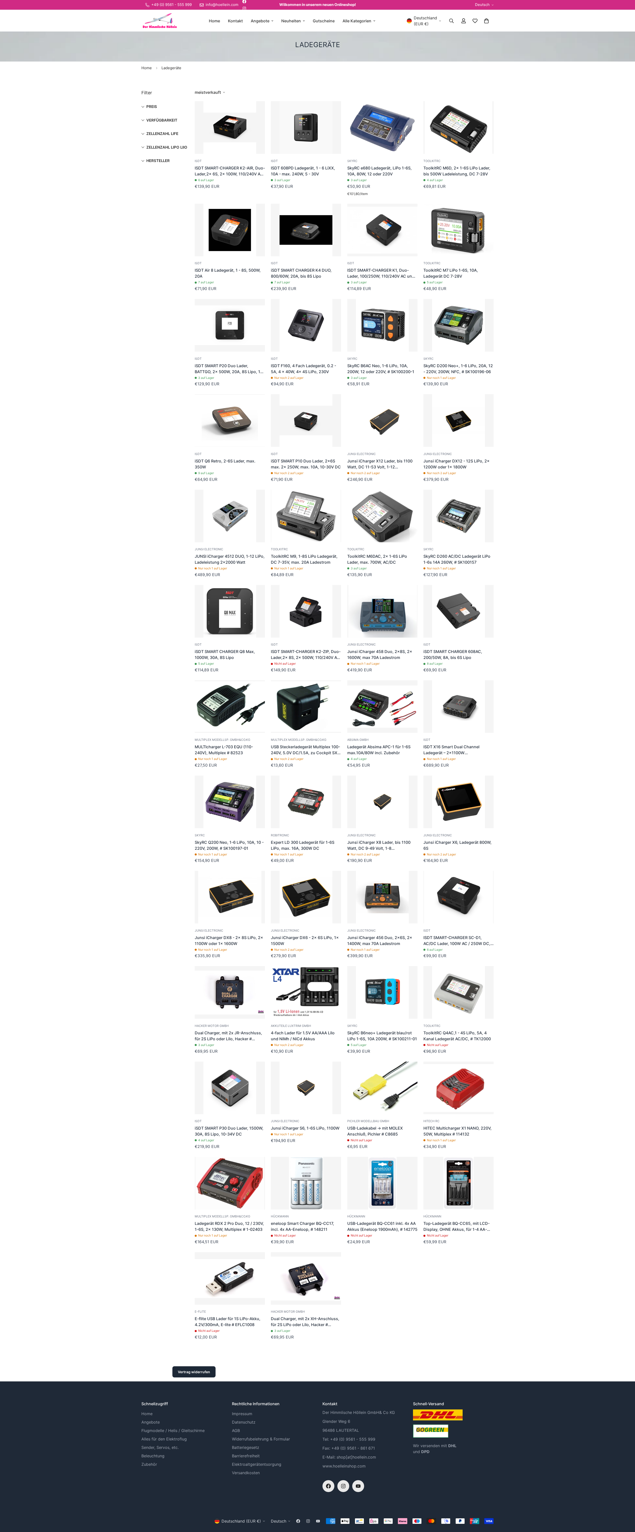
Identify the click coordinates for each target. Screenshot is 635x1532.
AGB (236, 1430)
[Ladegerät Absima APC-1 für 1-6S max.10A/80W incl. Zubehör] (382, 706)
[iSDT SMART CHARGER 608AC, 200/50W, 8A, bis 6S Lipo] (458, 611)
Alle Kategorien (357, 20)
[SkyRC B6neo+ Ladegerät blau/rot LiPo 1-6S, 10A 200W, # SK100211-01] (382, 992)
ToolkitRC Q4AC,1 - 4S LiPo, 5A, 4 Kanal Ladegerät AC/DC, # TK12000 (457, 1035)
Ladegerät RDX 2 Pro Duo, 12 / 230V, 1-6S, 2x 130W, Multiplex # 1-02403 (229, 1226)
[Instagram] (244, 8)
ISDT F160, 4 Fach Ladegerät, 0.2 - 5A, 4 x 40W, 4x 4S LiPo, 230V (303, 368)
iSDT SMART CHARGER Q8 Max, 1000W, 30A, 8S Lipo (225, 654)
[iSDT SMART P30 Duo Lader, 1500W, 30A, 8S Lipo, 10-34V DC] (230, 1088)
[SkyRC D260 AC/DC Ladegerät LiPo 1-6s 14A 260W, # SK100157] (458, 516)
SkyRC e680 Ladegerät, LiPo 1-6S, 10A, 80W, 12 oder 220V (379, 170)
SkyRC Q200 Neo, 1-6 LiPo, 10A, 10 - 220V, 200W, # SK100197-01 (229, 845)
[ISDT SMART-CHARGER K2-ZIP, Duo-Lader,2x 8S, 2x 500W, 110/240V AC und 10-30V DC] (306, 611)
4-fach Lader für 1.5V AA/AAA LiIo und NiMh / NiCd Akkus (303, 1035)
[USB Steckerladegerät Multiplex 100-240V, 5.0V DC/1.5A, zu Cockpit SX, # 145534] (306, 706)
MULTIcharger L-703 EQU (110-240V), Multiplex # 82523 (224, 749)
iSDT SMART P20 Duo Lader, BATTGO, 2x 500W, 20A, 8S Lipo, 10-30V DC (229, 369)
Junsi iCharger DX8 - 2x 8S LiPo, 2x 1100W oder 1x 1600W (229, 940)
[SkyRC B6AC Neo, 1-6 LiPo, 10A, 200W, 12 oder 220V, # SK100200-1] (382, 325)
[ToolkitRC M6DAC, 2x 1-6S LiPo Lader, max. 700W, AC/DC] (382, 516)
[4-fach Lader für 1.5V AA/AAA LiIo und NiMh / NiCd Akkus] (306, 992)
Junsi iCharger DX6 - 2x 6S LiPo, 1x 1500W (305, 940)
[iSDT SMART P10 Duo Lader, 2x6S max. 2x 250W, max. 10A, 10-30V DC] (306, 420)
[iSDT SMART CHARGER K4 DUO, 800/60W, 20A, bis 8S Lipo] (306, 230)
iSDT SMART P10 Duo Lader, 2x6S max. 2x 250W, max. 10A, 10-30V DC (306, 463)
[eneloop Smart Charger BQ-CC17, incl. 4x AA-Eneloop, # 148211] (306, 1183)
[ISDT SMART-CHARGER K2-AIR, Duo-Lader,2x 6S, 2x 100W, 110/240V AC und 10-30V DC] (230, 127)
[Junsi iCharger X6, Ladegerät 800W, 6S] (458, 802)
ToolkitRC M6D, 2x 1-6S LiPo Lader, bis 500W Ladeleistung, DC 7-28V (456, 170)
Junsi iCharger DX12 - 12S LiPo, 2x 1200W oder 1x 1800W (456, 463)
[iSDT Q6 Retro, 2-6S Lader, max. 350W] (230, 420)
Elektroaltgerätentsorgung (256, 1464)
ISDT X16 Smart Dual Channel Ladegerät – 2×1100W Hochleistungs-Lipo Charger (451, 750)
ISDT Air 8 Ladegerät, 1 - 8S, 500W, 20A (228, 273)
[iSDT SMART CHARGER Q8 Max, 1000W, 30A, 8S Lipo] (230, 611)
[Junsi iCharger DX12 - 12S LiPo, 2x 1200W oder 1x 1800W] (458, 420)
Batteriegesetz (245, 1447)
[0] (486, 21)
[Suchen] (451, 20)
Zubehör (149, 1464)
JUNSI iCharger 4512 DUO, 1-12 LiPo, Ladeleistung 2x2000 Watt (230, 559)
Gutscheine (324, 20)
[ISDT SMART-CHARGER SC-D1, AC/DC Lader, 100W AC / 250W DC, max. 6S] (458, 897)
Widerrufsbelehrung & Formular (261, 1438)
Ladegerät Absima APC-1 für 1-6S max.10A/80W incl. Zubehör (379, 749)
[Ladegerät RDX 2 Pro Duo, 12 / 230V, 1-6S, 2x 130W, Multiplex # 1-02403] (230, 1183)
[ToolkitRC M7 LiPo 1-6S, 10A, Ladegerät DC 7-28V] (458, 230)
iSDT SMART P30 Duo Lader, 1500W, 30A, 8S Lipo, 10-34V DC (229, 1131)
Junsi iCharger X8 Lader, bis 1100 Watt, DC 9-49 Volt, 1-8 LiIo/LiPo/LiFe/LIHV (379, 845)
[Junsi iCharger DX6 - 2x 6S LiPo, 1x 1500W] (306, 897)
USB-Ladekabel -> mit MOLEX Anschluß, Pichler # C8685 (375, 1131)
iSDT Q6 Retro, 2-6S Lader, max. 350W (225, 463)
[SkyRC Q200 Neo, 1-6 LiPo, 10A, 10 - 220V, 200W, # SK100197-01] (230, 802)
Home (214, 20)
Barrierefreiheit (246, 1455)
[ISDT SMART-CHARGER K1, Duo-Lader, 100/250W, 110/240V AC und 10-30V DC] (382, 230)
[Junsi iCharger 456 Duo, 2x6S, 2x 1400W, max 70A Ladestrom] (382, 897)
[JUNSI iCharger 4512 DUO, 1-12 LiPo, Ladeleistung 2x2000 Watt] (230, 516)
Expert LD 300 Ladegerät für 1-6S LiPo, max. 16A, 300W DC (302, 845)
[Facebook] (328, 1486)
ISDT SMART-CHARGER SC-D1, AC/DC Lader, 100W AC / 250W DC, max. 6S (456, 940)
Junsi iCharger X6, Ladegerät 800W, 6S (457, 845)
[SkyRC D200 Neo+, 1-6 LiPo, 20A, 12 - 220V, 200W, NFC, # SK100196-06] (458, 325)
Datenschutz (243, 1422)
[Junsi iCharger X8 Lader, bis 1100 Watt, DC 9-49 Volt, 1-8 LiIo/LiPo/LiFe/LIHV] (382, 802)
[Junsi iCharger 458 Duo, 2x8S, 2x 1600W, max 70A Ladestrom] (382, 611)
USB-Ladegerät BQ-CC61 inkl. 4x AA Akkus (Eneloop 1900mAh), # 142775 (382, 1226)
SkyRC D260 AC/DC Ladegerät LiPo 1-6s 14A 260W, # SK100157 (456, 559)
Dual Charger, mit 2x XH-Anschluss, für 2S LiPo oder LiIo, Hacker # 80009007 (305, 1322)
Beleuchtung (152, 1455)
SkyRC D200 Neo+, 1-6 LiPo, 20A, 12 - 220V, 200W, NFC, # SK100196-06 (458, 368)
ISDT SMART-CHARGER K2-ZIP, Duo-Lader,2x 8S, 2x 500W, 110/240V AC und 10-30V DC (306, 654)
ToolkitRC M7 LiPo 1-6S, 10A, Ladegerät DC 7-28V (450, 273)
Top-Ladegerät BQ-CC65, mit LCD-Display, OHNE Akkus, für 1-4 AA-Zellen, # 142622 (456, 1226)
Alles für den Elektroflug (164, 1438)
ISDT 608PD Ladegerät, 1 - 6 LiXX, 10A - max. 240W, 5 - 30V (303, 170)
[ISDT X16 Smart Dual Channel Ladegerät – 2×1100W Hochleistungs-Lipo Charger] (458, 706)
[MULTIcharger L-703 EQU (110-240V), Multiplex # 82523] (230, 706)
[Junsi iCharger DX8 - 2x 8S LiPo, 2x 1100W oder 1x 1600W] (230, 897)
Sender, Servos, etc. (160, 1447)
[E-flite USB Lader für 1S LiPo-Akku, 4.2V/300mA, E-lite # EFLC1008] (230, 1278)
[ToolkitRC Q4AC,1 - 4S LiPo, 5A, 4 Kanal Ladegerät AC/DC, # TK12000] (458, 992)
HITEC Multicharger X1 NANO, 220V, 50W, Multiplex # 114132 (457, 1131)
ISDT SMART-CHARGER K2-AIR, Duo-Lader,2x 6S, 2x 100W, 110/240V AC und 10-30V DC (230, 171)
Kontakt (235, 20)
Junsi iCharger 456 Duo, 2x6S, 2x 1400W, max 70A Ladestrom (379, 940)
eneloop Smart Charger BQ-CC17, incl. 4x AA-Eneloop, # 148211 (302, 1226)
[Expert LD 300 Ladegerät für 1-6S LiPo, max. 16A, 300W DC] (306, 802)
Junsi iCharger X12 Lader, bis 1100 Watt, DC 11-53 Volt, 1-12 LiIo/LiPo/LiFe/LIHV (380, 464)
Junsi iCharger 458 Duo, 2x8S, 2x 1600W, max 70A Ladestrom (379, 654)
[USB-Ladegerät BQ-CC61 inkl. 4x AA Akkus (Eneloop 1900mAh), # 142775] (382, 1183)
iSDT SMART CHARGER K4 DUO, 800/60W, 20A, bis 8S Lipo (301, 273)
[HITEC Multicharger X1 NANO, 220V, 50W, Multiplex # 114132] (458, 1088)
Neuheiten (291, 20)
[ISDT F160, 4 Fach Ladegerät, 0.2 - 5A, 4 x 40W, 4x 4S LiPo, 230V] (306, 325)
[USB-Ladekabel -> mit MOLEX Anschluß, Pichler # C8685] (382, 1088)
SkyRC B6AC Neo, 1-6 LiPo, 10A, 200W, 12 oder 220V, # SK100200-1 (380, 368)
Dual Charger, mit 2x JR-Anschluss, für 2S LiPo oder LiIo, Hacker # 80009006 (228, 1036)
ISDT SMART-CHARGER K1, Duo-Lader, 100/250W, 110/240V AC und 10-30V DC (380, 273)
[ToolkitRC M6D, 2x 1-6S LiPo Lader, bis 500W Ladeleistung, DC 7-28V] (458, 127)
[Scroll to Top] (625, 1505)
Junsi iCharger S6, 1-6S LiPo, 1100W (305, 1128)
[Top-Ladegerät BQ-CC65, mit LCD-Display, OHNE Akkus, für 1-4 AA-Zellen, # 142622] (458, 1183)
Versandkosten (246, 1472)
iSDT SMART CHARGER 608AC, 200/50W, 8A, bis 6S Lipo (452, 654)
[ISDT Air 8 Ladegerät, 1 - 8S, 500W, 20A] (230, 230)
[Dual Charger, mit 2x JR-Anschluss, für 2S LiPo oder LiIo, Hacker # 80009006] (230, 992)
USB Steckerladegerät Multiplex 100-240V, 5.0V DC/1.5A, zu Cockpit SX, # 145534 (305, 750)
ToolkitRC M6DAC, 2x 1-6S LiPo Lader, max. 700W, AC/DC (377, 559)
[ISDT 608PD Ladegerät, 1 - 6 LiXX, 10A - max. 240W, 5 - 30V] (306, 127)
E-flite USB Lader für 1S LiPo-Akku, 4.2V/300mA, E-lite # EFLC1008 (227, 1321)
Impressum (242, 1413)
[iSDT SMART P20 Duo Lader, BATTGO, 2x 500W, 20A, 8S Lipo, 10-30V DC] (230, 325)
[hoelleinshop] (159, 21)
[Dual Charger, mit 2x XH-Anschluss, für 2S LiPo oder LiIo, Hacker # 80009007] (306, 1278)
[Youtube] (358, 1486)
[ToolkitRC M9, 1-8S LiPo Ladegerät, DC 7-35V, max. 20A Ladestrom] (306, 516)
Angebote (260, 20)
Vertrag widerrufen (194, 1372)
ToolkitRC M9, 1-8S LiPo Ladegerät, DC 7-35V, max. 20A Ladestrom (304, 559)
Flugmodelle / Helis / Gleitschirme (173, 1430)
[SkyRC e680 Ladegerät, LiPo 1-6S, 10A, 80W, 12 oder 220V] (382, 127)
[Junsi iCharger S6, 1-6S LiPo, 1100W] (306, 1088)
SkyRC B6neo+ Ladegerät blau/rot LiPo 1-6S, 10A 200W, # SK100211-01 (382, 1035)
